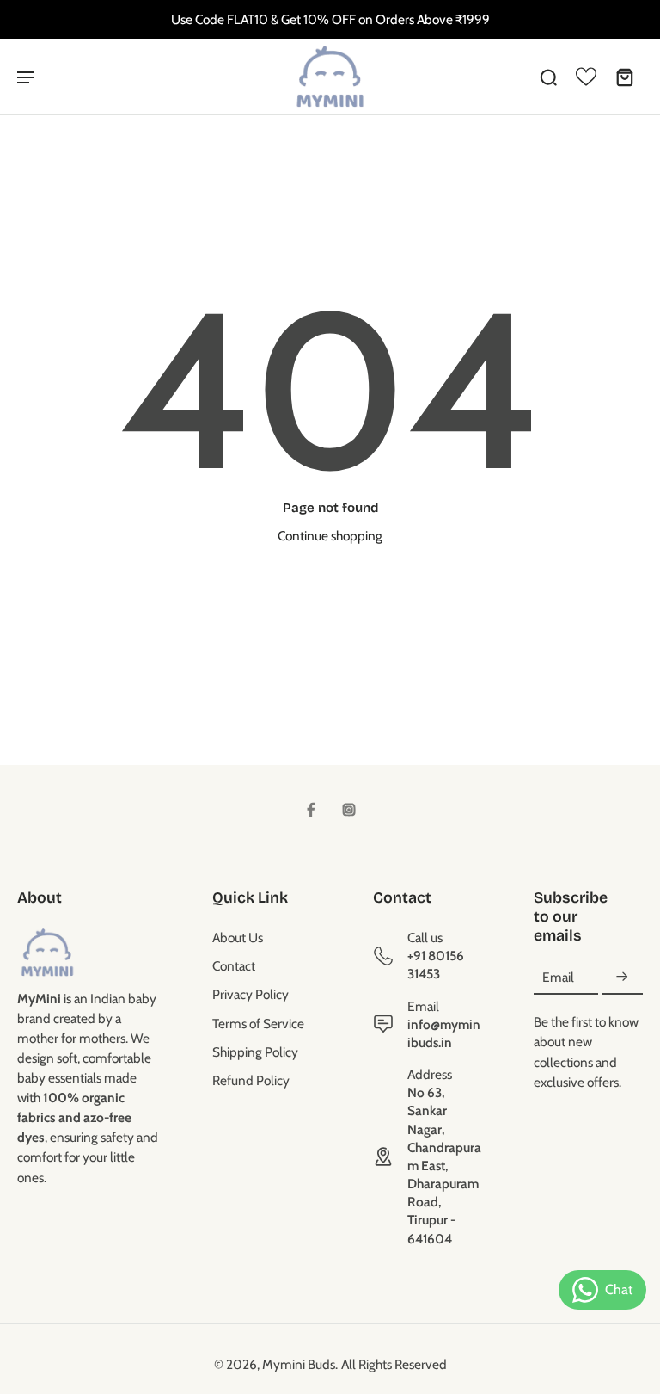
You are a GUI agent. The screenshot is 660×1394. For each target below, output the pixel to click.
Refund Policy (251, 1080)
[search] (548, 76)
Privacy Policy (250, 994)
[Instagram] (349, 810)
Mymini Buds (298, 1364)
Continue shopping (330, 535)
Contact (233, 966)
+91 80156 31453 (435, 964)
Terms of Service (258, 1023)
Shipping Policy (255, 1052)
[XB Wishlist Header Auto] (586, 77)
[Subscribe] (622, 977)
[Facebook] (311, 810)
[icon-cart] (624, 76)
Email (558, 977)
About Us (237, 937)
